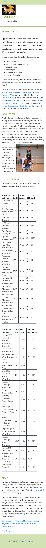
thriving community (15, 100)
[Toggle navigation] (5, 2)
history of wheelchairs (23, 92)
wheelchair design (8, 98)
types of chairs (7, 92)
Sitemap (31, 541)
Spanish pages (7, 531)
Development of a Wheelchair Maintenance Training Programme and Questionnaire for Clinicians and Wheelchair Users (20, 523)
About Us (23, 541)
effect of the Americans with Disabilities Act (17, 106)
